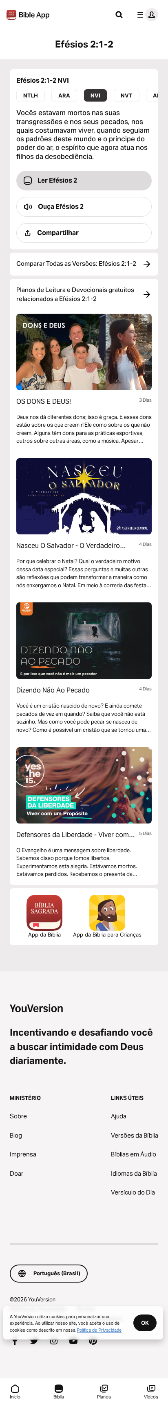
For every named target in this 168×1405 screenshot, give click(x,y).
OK (145, 1322)
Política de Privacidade (99, 1329)
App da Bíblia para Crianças (107, 934)
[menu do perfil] (145, 15)
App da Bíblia (44, 934)
